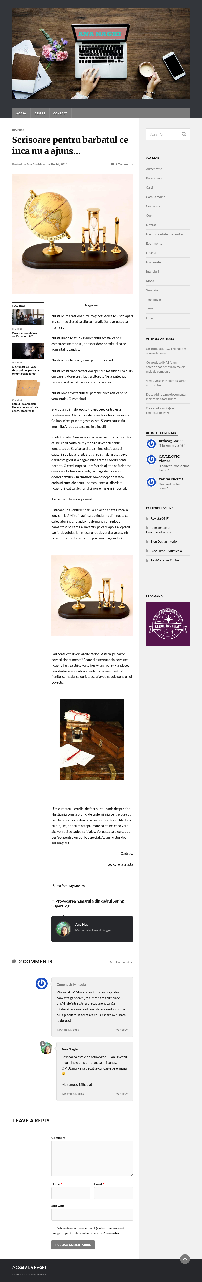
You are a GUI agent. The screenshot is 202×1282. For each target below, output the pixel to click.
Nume (56, 1184)
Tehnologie (153, 299)
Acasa (21, 113)
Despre (40, 113)
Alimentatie (154, 168)
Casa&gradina (155, 196)
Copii (149, 215)
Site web (57, 1205)
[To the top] (185, 1259)
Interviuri (152, 271)
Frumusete (153, 262)
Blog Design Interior (164, 541)
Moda (150, 281)
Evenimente (154, 243)
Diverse (18, 130)
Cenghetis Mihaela (71, 984)
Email (99, 1184)
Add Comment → (121, 962)
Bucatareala (154, 178)
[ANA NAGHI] (101, 97)
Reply (124, 1029)
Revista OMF (160, 518)
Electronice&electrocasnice (164, 234)
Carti (149, 187)
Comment (59, 1137)
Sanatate (152, 290)
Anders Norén (36, 1274)
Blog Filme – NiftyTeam (166, 550)
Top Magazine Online (165, 560)
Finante (151, 252)
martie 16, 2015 (56, 164)
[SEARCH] (184, 134)
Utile (149, 318)
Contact (60, 113)
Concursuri (153, 206)
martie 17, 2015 (68, 1029)
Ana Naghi (34, 164)
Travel (150, 309)
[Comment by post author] (43, 1044)
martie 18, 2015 (73, 1093)
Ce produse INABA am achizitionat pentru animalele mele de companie (165, 367)
